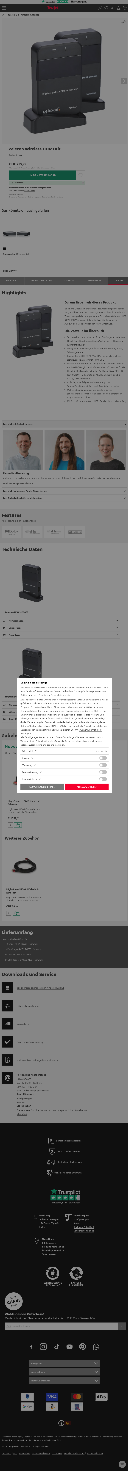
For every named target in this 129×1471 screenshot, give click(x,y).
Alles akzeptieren (87, 786)
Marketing (27, 765)
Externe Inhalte (29, 779)
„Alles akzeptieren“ (84, 718)
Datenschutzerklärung (31, 744)
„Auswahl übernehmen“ (90, 729)
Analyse (26, 758)
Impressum (56, 744)
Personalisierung (30, 772)
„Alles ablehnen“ (74, 707)
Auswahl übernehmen (42, 786)
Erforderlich (27, 751)
